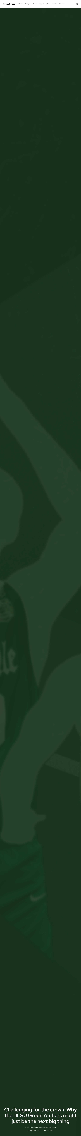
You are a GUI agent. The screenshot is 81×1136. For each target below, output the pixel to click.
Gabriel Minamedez (51, 1127)
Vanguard (41, 4)
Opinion (48, 4)
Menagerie (28, 4)
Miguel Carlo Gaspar (39, 1127)
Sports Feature (43, 1103)
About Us (54, 4)
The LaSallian (9, 4)
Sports (35, 4)
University (20, 4)
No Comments (49, 1130)
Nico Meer (31, 1127)
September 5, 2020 (35, 1130)
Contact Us (62, 4)
